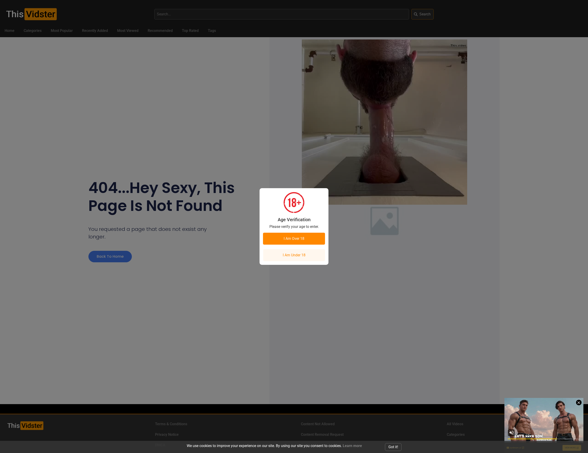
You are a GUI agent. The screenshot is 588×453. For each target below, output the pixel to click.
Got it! (393, 447)
